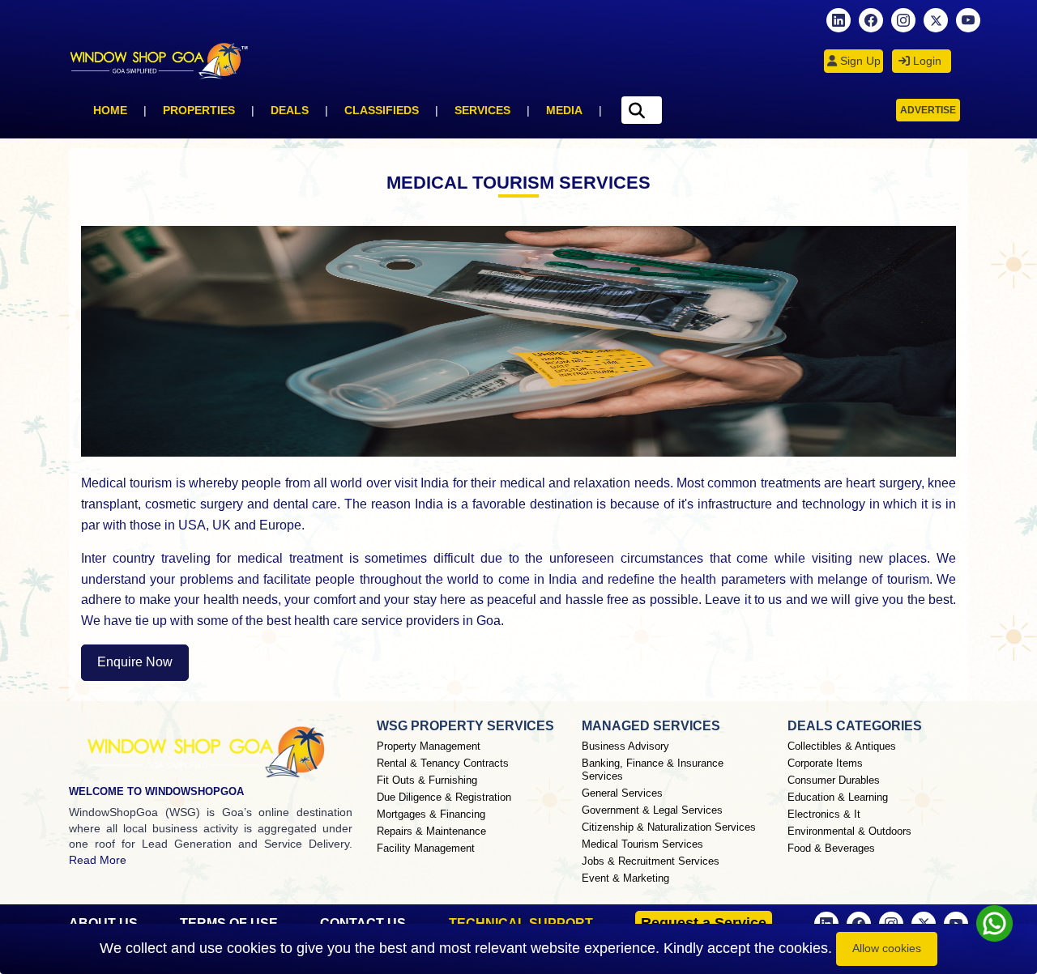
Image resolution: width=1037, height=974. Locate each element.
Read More (97, 859)
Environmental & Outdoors (849, 831)
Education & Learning (837, 797)
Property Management (428, 746)
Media (564, 110)
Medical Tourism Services (642, 844)
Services (482, 110)
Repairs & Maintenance (431, 831)
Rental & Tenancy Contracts (443, 763)
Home (110, 110)
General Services (622, 793)
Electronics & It (823, 814)
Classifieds (381, 110)
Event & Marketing (625, 878)
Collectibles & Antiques (841, 746)
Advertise (928, 110)
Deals (290, 110)
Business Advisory (625, 746)
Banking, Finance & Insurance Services (652, 769)
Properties (199, 110)
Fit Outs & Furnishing (427, 780)
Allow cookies (886, 948)
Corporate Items (825, 763)
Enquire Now (135, 662)
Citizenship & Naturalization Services (669, 827)
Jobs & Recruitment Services (650, 861)
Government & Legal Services (652, 810)
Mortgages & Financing (431, 814)
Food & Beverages (831, 848)
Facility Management (426, 848)
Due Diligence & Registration (444, 797)
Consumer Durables (833, 780)
